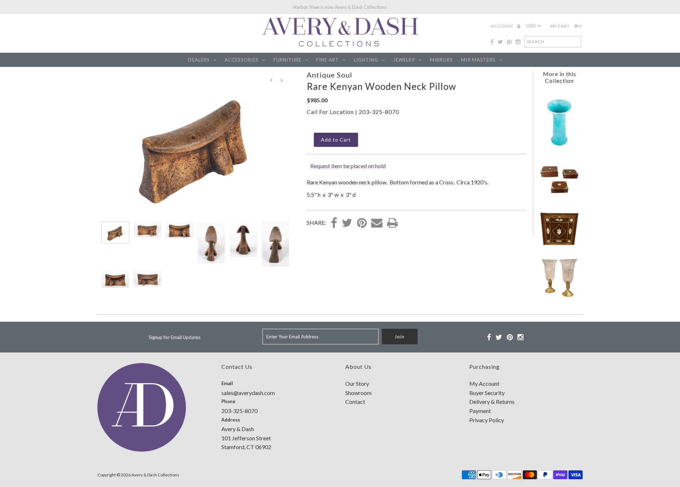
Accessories (242, 60)
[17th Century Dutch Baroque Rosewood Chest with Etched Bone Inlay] (559, 246)
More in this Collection (559, 77)
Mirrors (441, 60)
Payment (480, 410)
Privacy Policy (486, 420)
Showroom (358, 392)
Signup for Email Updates (174, 337)
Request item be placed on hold (348, 165)
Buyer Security (487, 392)
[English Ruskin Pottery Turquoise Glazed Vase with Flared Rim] (559, 148)
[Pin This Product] (362, 223)
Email (227, 383)
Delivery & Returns (492, 401)
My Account (484, 383)
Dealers (199, 60)
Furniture (287, 60)
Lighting (366, 60)
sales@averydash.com (248, 392)
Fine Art (327, 60)
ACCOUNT (502, 26)
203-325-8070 (379, 111)
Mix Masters (478, 60)
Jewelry (404, 60)
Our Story (357, 383)
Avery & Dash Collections (155, 474)
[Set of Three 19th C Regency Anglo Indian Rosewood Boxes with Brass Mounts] (559, 197)
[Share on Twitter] (347, 223)
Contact (355, 401)
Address (230, 420)
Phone (228, 401)
